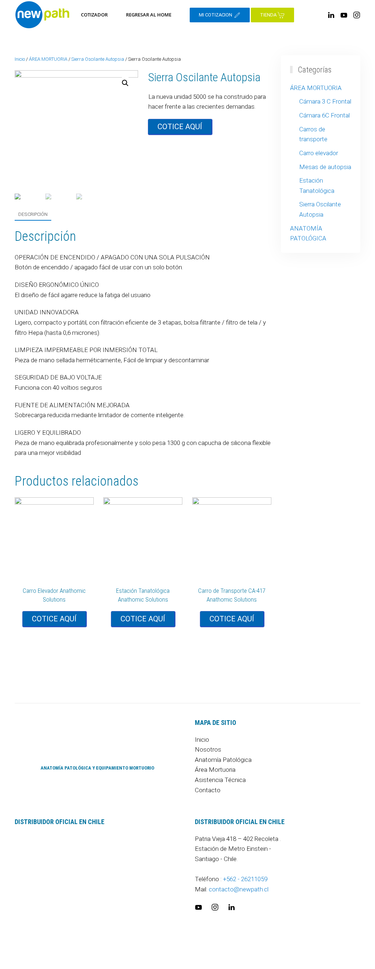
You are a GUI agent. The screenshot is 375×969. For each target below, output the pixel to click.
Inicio (20, 59)
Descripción (33, 214)
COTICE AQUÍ (179, 126)
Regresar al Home (148, 14)
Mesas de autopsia (325, 167)
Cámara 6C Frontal (324, 115)
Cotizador (94, 14)
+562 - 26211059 (245, 879)
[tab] (29, 215)
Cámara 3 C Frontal (325, 101)
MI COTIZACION (216, 15)
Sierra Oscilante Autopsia (97, 59)
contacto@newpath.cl (238, 889)
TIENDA (269, 15)
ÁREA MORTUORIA (48, 59)
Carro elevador (318, 153)
